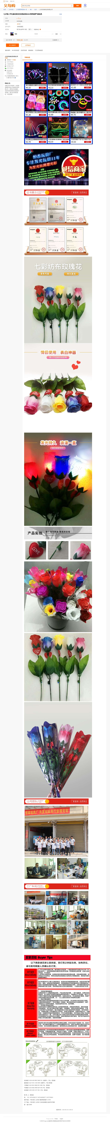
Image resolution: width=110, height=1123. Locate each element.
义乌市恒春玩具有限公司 (46, 9)
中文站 (56, 1118)
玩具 (35, 9)
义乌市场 (11, 9)
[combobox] (30, 29)
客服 (14, 60)
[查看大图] (15, 78)
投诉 (60, 14)
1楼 (30, 9)
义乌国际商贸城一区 (21, 9)
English (61, 1118)
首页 (4, 9)
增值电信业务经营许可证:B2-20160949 (61, 1121)
